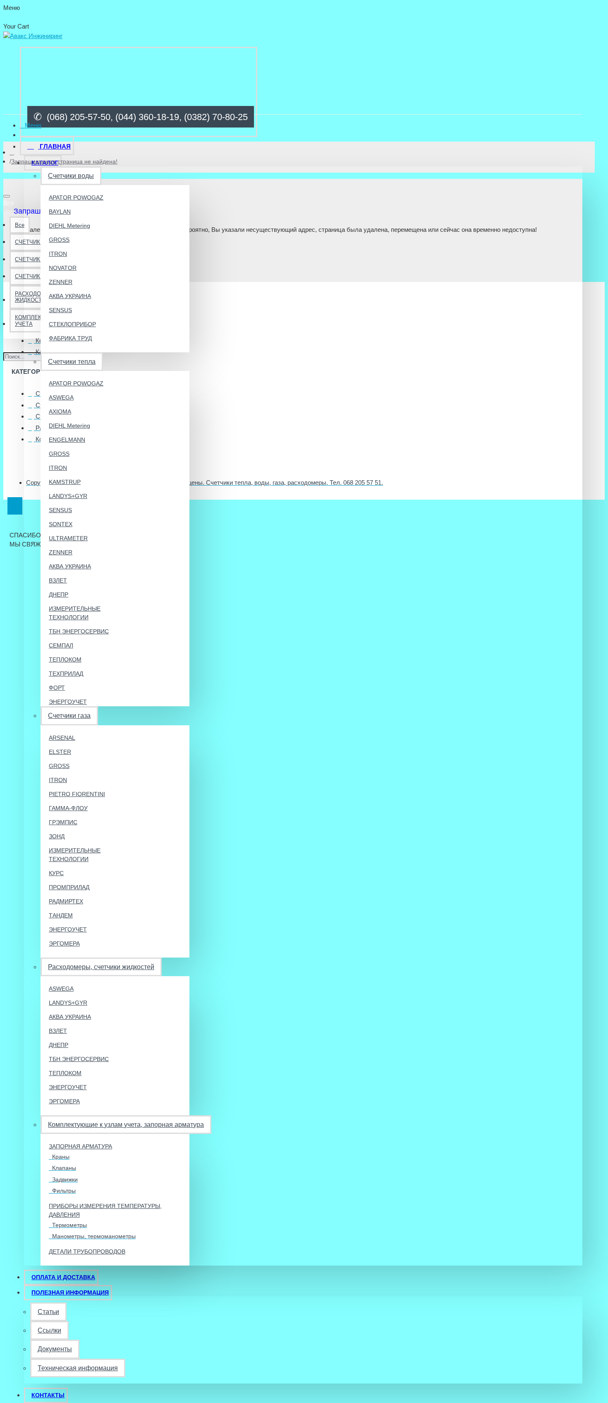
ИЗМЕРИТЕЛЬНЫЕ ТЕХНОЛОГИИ (75, 613)
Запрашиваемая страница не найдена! (64, 161)
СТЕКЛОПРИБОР (72, 324)
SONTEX (60, 524)
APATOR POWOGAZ (76, 197)
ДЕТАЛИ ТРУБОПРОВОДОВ (87, 1251)
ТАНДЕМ (61, 915)
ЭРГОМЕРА (64, 943)
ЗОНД (57, 836)
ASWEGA (61, 397)
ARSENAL (62, 737)
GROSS (59, 239)
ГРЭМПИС (63, 822)
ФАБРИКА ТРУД (70, 338)
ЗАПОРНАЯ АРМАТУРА (80, 1146)
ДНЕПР (58, 594)
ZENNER (60, 282)
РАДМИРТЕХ (66, 901)
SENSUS (60, 310)
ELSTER (60, 751)
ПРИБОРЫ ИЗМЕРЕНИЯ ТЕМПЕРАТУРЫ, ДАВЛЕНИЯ (105, 1210)
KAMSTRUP (65, 482)
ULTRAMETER (68, 538)
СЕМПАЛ (61, 645)
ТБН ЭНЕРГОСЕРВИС (79, 631)
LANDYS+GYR (68, 496)
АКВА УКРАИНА (70, 296)
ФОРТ (57, 687)
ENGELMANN (67, 439)
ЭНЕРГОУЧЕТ (68, 701)
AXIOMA (60, 411)
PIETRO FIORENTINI (77, 794)
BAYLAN (60, 211)
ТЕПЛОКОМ (65, 659)
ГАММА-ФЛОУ (68, 808)
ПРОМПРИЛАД (69, 887)
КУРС (56, 873)
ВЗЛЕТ (58, 580)
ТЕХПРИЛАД (66, 673)
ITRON (58, 253)
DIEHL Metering (69, 225)
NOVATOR (63, 268)
